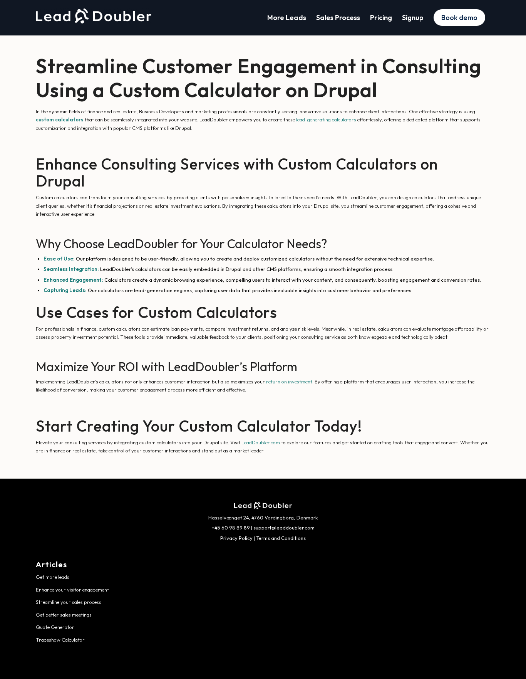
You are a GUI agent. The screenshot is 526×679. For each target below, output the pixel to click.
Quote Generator (55, 627)
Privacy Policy (236, 538)
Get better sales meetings (64, 615)
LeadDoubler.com (260, 442)
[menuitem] (286, 17)
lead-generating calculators (326, 119)
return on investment (289, 381)
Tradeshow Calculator (60, 640)
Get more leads (52, 577)
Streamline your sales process (68, 602)
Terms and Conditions (281, 538)
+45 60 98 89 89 (231, 527)
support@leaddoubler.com (284, 527)
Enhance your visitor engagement (72, 590)
